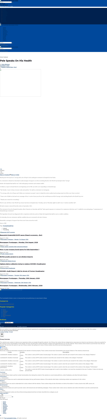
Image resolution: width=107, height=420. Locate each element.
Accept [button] (11, 332)
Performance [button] (3, 376)
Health (4, 17)
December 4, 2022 (4, 65)
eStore (4, 21)
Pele (12, 226)
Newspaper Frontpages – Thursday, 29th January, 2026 (20, 278)
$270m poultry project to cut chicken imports (16, 257)
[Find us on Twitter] (0, 23)
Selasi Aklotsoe (6, 64)
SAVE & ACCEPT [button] (4, 393)
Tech (4, 316)
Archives (2, 322)
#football (5, 226)
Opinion (5, 14)
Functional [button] (2, 372)
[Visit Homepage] (9, 0)
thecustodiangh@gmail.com (7, 304)
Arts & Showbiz (7, 315)
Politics (5, 11)
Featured (5, 57)
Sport (4, 18)
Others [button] (1, 389)
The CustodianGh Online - (10, 326)
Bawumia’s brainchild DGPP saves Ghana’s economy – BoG (21, 235)
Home (4, 8)
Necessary (4, 348)
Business (5, 12)
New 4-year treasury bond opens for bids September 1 (19, 249)
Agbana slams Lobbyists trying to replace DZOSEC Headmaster (23, 264)
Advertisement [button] (3, 385)
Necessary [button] (3, 346)
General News (9, 67)
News (4, 10)
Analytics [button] (2, 380)
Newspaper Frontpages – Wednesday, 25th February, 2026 (21, 285)
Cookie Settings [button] (4, 332)
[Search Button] (12, 2)
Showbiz (5, 15)
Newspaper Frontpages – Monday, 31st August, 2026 (19, 242)
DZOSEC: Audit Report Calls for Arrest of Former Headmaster (22, 271)
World (4, 19)
